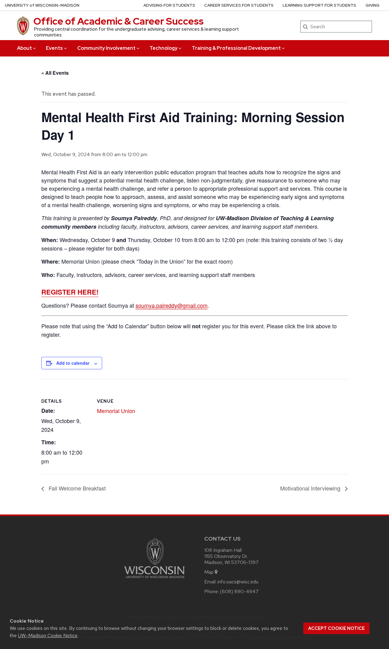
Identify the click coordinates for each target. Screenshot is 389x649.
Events (54, 48)
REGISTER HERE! (69, 292)
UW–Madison (42, 5)
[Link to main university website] (154, 579)
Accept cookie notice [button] (336, 628)
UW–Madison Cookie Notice (47, 635)
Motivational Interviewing (311, 488)
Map (209, 572)
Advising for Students (169, 5)
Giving (373, 5)
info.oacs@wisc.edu (238, 582)
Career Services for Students (239, 5)
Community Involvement (106, 48)
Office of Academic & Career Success (118, 21)
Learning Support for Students (319, 5)
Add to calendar (72, 363)
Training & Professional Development (236, 48)
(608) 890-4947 (239, 591)
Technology (163, 48)
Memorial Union (116, 411)
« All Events (55, 72)
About (24, 48)
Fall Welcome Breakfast (76, 488)
